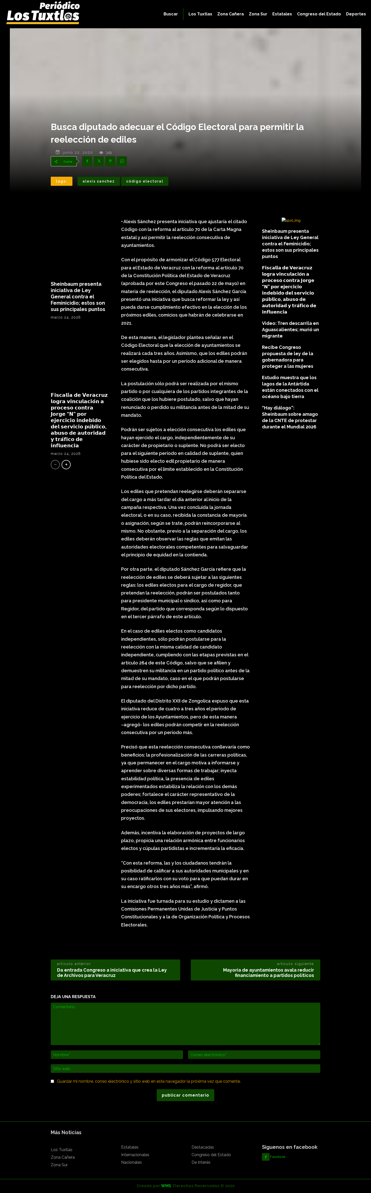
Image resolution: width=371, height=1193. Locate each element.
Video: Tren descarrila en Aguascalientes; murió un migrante (290, 330)
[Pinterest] (110, 161)
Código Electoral (144, 181)
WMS (166, 1185)
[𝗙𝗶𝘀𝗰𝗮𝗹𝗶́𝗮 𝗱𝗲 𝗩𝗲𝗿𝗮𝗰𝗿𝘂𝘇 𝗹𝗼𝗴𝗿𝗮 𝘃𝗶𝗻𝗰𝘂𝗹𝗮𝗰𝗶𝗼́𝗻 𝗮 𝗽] (80, 358)
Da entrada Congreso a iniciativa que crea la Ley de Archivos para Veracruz (112, 972)
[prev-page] (55, 464)
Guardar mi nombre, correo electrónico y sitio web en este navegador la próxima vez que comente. (149, 1081)
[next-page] (66, 464)
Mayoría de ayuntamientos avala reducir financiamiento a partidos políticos (268, 972)
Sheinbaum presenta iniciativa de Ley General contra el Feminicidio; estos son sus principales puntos (78, 296)
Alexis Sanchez (99, 181)
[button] (171, 14)
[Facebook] (87, 161)
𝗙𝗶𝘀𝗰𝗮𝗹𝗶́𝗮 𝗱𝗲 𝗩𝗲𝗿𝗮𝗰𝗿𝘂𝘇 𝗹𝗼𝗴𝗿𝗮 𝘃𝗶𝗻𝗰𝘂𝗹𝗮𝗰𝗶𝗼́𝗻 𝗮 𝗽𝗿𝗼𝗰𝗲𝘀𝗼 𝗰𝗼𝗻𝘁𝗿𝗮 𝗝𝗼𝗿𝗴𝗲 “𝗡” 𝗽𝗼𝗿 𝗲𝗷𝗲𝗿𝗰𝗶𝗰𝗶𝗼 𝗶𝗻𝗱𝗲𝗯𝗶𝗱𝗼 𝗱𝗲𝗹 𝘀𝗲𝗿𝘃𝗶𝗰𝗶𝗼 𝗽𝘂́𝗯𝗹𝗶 (79, 420)
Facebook (277, 1157)
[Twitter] (99, 161)
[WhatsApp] (122, 161)
